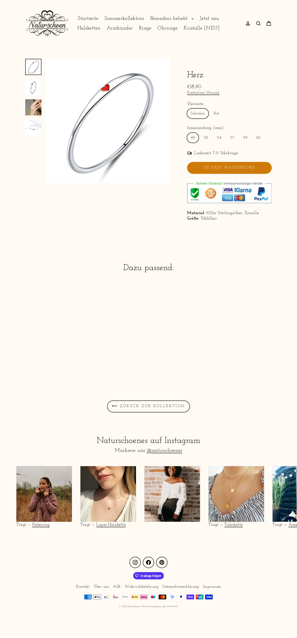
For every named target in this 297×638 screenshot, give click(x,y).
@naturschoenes (164, 450)
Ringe (145, 28)
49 (193, 138)
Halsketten (89, 28)
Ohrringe (167, 28)
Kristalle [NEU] (202, 28)
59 (245, 138)
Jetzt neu (209, 18)
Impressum (212, 587)
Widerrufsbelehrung (141, 587)
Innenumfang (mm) (205, 128)
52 (206, 138)
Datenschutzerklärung (180, 587)
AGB (116, 587)
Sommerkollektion (124, 18)
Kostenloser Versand (203, 92)
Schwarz (198, 113)
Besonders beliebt (170, 18)
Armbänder (120, 28)
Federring (41, 525)
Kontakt (83, 587)
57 (232, 138)
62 (258, 138)
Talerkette (233, 525)
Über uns (101, 587)
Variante (195, 104)
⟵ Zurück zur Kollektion (148, 406)
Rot (216, 113)
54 (219, 138)
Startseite (88, 18)
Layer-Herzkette (111, 525)
